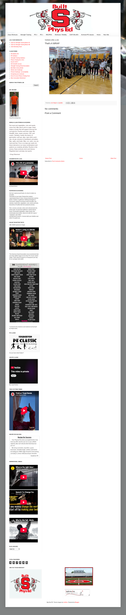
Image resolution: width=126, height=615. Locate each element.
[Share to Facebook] (72, 103)
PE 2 (35, 34)
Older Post (113, 158)
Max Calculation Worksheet (18, 78)
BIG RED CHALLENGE (17, 68)
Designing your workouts (17, 74)
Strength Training (25, 34)
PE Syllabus (14, 56)
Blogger (77, 602)
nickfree (65, 602)
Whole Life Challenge (16, 70)
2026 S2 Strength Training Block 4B (20, 44)
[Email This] (67, 103)
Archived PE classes (87, 34)
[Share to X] (70, 103)
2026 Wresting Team (16, 46)
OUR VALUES (74, 34)
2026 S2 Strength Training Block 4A (20, 42)
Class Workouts (13, 34)
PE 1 (41, 34)
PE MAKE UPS (15, 54)
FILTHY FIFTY (14, 62)
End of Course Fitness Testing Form (20, 76)
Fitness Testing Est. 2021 (17, 60)
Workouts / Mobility (61, 34)
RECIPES (49, 34)
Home (99, 34)
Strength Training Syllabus (18, 58)
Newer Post (48, 158)
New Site (106, 34)
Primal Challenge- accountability (19, 72)
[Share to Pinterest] (74, 103)
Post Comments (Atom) (58, 161)
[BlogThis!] (69, 103)
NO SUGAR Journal (16, 64)
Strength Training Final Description (20, 66)
